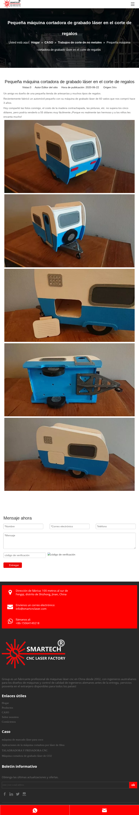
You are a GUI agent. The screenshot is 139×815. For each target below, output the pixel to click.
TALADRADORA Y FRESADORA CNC (25, 750)
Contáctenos (9, 721)
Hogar (5, 703)
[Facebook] (5, 793)
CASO (5, 712)
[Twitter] (18, 793)
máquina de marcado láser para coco (22, 739)
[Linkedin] (11, 793)
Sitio (114, 87)
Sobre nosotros (10, 717)
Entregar (14, 565)
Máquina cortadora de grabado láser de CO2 (27, 755)
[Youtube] (24, 793)
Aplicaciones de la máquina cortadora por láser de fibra (33, 745)
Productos (7, 707)
